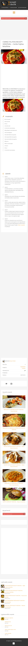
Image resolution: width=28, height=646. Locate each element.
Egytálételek (23, 366)
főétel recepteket (21, 225)
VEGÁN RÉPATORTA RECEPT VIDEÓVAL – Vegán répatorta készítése (15, 586)
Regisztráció (5, 7)
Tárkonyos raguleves (9, 617)
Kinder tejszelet (8, 633)
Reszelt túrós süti (8, 625)
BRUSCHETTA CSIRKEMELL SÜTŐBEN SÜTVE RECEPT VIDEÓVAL (14, 428)
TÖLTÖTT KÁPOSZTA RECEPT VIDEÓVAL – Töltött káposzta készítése (14, 447)
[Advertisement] (14, 28)
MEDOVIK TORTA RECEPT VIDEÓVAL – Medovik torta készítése (15, 606)
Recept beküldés (22, 7)
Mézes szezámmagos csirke (10, 629)
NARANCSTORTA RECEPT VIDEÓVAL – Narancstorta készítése (16, 596)
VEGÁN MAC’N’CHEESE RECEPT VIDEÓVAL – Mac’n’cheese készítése (14, 484)
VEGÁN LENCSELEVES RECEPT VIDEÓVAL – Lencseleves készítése (14, 591)
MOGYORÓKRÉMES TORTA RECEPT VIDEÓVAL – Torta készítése (15, 601)
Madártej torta (8, 621)
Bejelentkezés (14, 7)
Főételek (23, 368)
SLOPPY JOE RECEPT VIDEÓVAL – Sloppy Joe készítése (14, 501)
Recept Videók (12, 360)
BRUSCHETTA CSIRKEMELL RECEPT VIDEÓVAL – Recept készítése (14, 410)
